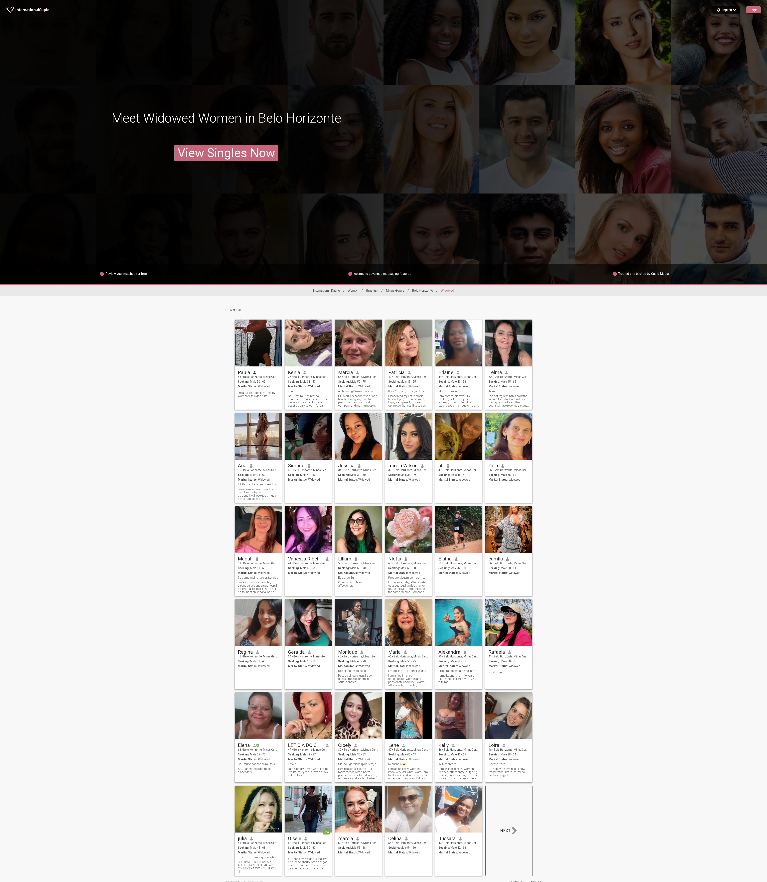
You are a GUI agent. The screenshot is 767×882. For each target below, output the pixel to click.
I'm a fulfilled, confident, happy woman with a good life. (256, 394)
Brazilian (372, 290)
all (440, 465)
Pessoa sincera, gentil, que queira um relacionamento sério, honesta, (355, 679)
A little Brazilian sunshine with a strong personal (258, 484)
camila (496, 559)
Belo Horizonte (422, 290)
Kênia (291, 391)
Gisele (294, 838)
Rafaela (497, 652)
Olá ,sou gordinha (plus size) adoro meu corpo (358, 764)
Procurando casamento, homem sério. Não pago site (458, 670)
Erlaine (445, 372)
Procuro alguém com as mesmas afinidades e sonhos (408, 577)
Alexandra (449, 652)
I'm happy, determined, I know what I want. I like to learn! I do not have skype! (507, 772)
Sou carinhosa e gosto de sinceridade (254, 770)
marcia (345, 838)
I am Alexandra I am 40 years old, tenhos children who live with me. (456, 679)
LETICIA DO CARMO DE (305, 745)
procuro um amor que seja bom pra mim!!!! (258, 857)
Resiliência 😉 (397, 764)
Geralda (296, 652)
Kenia (294, 372)
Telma (495, 372)
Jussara (447, 838)
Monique (347, 652)
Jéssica (346, 465)
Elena (244, 745)
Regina (245, 652)
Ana (242, 465)
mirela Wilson (403, 465)
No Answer (496, 672)
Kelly (443, 745)
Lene (393, 745)
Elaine (445, 559)
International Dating (326, 290)
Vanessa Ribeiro (305, 559)
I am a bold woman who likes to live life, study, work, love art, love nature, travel (308, 772)
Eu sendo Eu (346, 577)
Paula (244, 372)
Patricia (396, 372)
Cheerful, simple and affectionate (351, 584)
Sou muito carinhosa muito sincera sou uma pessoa (258, 764)
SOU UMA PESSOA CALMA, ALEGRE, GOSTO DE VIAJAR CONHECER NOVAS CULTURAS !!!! (257, 866)
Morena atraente (448, 391)
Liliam (344, 559)
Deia (493, 465)
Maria (394, 652)
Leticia (292, 764)
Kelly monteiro (447, 764)
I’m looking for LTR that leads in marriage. (408, 670)
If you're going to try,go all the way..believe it (408, 391)
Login (753, 10)
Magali (245, 559)
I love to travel (497, 764)
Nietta (394, 559)
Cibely (344, 745)
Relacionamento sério (352, 670)
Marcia (345, 372)
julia (242, 838)
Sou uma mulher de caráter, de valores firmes (258, 577)
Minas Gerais (395, 290)
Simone (296, 465)
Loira (494, 745)
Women (353, 290)
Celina (395, 838)
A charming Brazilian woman (356, 391)
